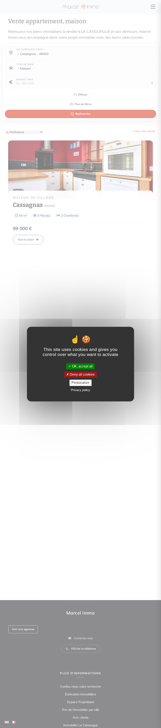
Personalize (80, 383)
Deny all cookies (82, 374)
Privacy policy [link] (80, 390)
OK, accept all (82, 366)
